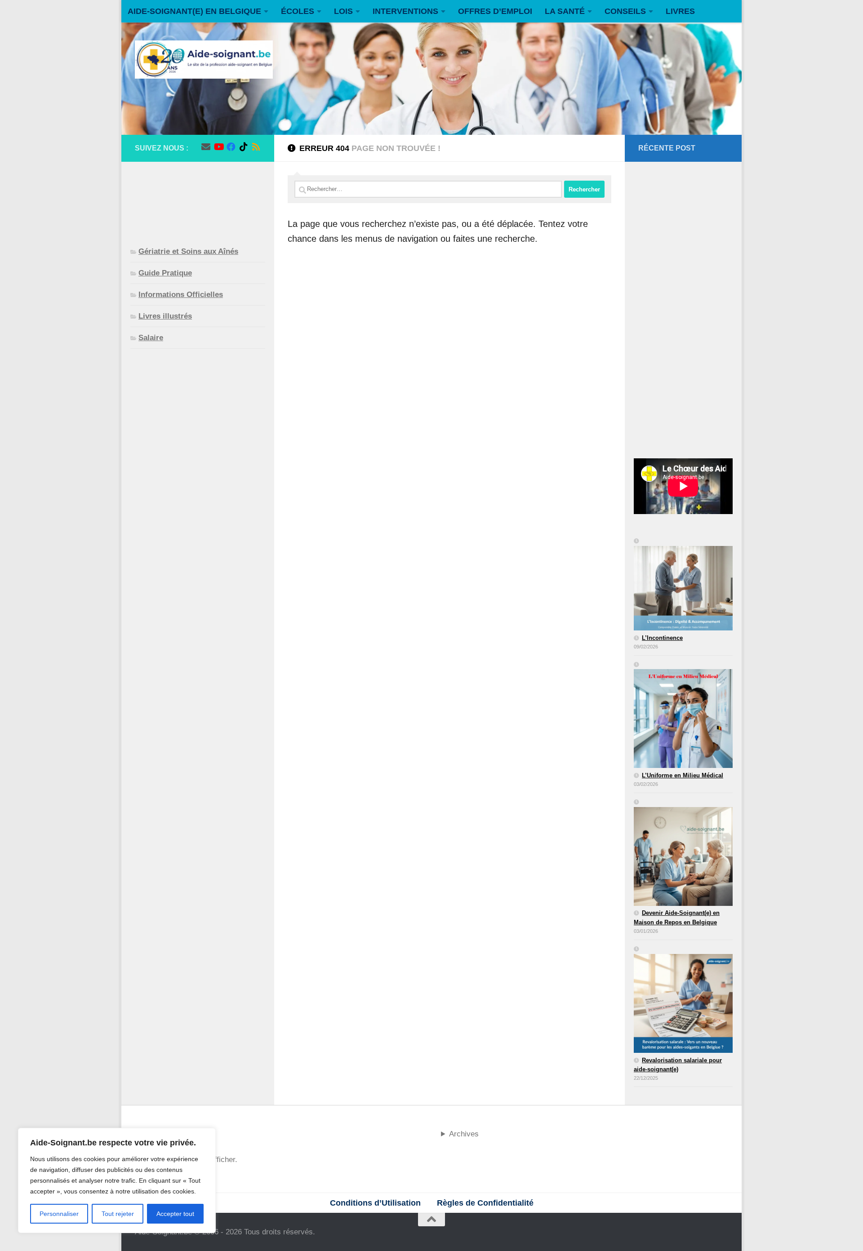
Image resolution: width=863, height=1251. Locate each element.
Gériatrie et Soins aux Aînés (188, 251)
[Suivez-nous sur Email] (205, 146)
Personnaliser (59, 1213)
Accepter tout (175, 1213)
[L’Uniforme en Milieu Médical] (683, 716)
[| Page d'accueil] (204, 59)
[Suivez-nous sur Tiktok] (243, 146)
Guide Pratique (165, 273)
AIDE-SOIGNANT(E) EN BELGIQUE (194, 11)
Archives (464, 1134)
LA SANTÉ (565, 11)
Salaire (150, 337)
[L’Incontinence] (683, 585)
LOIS (343, 11)
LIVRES (680, 11)
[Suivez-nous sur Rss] (256, 146)
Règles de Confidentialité (485, 1202)
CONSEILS (625, 11)
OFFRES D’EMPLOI (495, 11)
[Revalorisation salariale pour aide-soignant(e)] (683, 1000)
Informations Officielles (180, 294)
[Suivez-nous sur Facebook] (231, 146)
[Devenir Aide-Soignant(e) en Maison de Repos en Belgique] (683, 853)
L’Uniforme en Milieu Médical (682, 775)
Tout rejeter (118, 1213)
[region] (117, 1180)
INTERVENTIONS (405, 11)
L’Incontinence (662, 637)
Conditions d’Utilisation (375, 1202)
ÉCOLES (297, 11)
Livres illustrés (165, 316)
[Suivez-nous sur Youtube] (218, 146)
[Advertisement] (197, 197)
